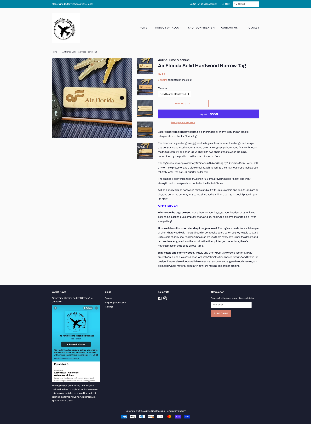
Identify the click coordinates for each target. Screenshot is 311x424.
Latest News (59, 292)
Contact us (229, 28)
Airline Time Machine (154, 411)
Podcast (253, 28)
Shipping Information (115, 302)
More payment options (183, 122)
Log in (193, 4)
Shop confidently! (201, 28)
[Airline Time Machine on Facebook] (160, 299)
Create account (209, 4)
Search (108, 298)
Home (143, 28)
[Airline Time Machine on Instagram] (165, 299)
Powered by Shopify (176, 411)
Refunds (109, 307)
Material (162, 88)
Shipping (162, 80)
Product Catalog (167, 28)
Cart (227, 4)
